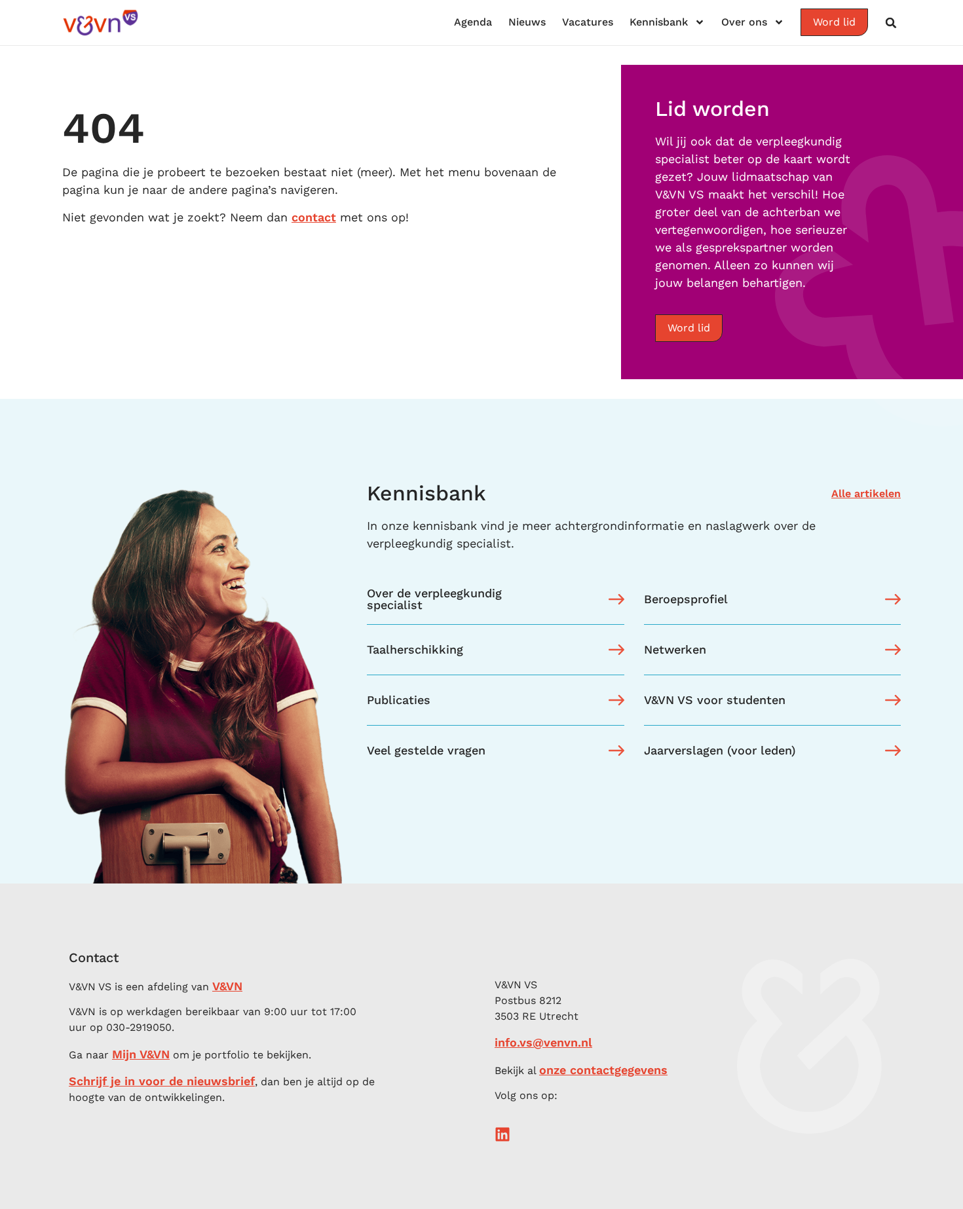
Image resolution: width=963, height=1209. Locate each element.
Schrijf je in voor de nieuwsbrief (162, 1081)
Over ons (744, 22)
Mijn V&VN (141, 1054)
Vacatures (587, 22)
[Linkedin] (502, 1134)
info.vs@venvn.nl (543, 1042)
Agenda (473, 22)
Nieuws (527, 22)
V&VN (227, 986)
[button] (891, 23)
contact (314, 217)
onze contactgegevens (603, 1070)
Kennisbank (659, 22)
